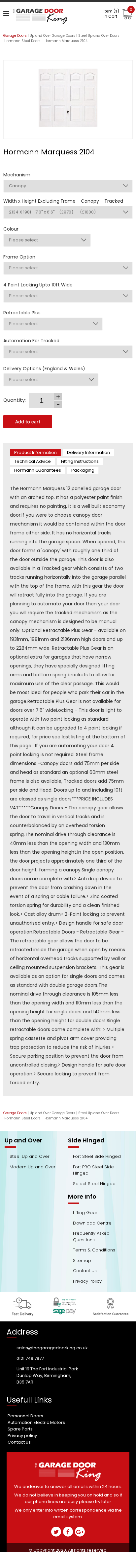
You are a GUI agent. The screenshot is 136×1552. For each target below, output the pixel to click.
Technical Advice (32, 461)
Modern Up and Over (32, 1167)
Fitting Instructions (80, 461)
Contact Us (85, 1271)
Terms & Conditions (94, 1250)
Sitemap (82, 1260)
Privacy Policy (87, 1281)
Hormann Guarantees (37, 470)
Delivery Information (88, 452)
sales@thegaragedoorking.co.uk (52, 1348)
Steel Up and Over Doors (98, 35)
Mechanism (16, 174)
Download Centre (92, 1223)
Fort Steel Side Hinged (97, 1156)
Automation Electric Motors (36, 1422)
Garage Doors (15, 35)
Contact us (19, 1442)
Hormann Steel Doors (22, 40)
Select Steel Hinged (94, 1184)
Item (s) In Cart (118, 14)
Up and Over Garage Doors (52, 35)
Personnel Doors (25, 1416)
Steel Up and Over (30, 1156)
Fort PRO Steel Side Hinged (93, 1170)
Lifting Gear (85, 1212)
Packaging (82, 470)
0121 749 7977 (30, 1358)
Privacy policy (22, 1435)
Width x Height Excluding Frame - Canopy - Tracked (63, 201)
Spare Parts (20, 1429)
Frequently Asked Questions (91, 1236)
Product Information (35, 452)
